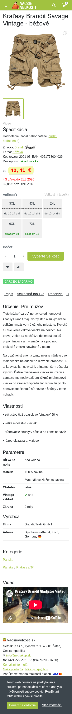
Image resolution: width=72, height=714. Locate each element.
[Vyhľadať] (53, 5)
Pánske (8, 559)
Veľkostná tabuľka (57, 194)
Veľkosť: (10, 195)
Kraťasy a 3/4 (25, 567)
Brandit (19, 147)
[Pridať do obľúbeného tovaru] (7, 267)
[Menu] (6, 5)
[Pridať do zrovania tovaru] (19, 267)
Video (7, 123)
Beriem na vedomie (22, 705)
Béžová (17, 152)
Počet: (8, 247)
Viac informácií (52, 705)
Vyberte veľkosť (45, 256)
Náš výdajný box (36, 669)
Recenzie (55, 294)
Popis (8, 294)
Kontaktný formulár (15, 664)
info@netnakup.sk (18, 655)
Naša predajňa (13, 669)
